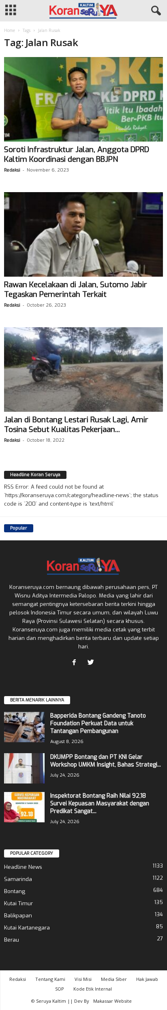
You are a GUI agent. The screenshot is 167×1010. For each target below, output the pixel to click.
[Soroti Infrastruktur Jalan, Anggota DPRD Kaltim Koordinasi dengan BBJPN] (83, 99)
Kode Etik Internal (92, 989)
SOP (59, 989)
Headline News (23, 867)
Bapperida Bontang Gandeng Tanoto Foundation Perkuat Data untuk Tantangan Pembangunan (98, 723)
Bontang (14, 891)
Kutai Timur (18, 903)
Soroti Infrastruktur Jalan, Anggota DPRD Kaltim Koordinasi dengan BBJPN (76, 154)
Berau (11, 939)
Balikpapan (18, 915)
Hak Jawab (147, 979)
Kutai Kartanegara (27, 927)
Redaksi (12, 170)
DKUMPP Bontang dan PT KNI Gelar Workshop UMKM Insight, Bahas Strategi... (105, 761)
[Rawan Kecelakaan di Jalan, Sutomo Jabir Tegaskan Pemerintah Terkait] (83, 234)
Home (9, 30)
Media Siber (114, 979)
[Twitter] (91, 663)
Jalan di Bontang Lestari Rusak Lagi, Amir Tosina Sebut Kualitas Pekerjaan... (76, 424)
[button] (154, 11)
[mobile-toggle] (10, 10)
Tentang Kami (50, 979)
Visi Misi (83, 979)
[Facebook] (76, 663)
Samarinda (18, 879)
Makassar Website (112, 1001)
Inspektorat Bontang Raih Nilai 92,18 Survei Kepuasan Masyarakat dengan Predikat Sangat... (99, 803)
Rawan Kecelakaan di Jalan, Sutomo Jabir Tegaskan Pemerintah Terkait (75, 289)
